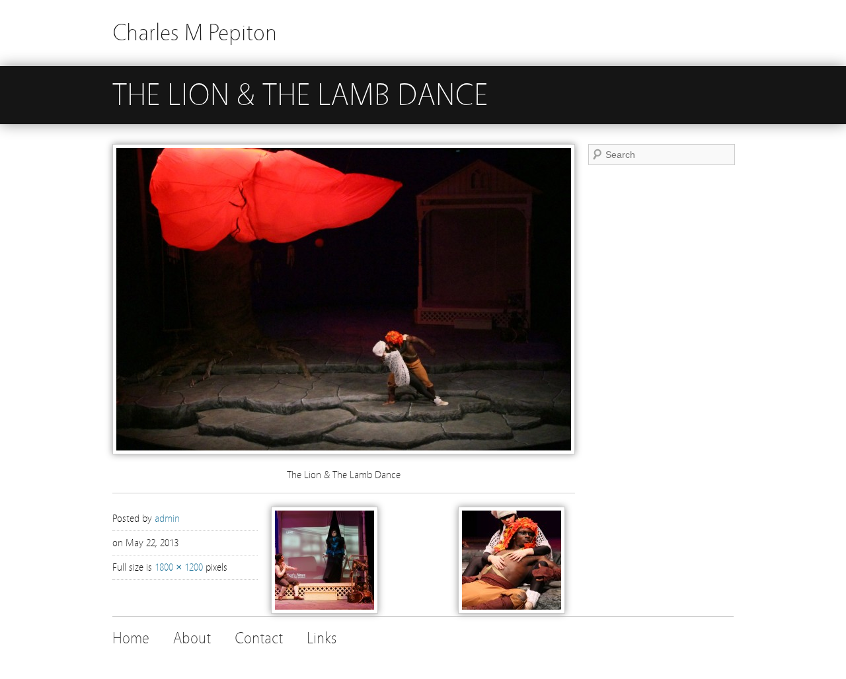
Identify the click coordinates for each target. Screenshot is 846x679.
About (192, 638)
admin (167, 518)
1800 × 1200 (179, 567)
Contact (259, 638)
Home (130, 638)
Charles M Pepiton (194, 32)
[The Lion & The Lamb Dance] (343, 451)
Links (321, 638)
